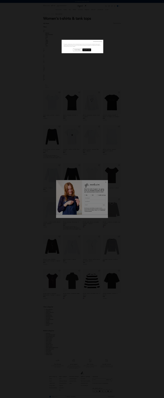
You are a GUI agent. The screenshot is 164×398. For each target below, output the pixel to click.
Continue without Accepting (97, 41)
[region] (82, 46)
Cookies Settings (77, 49)
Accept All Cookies (86, 49)
